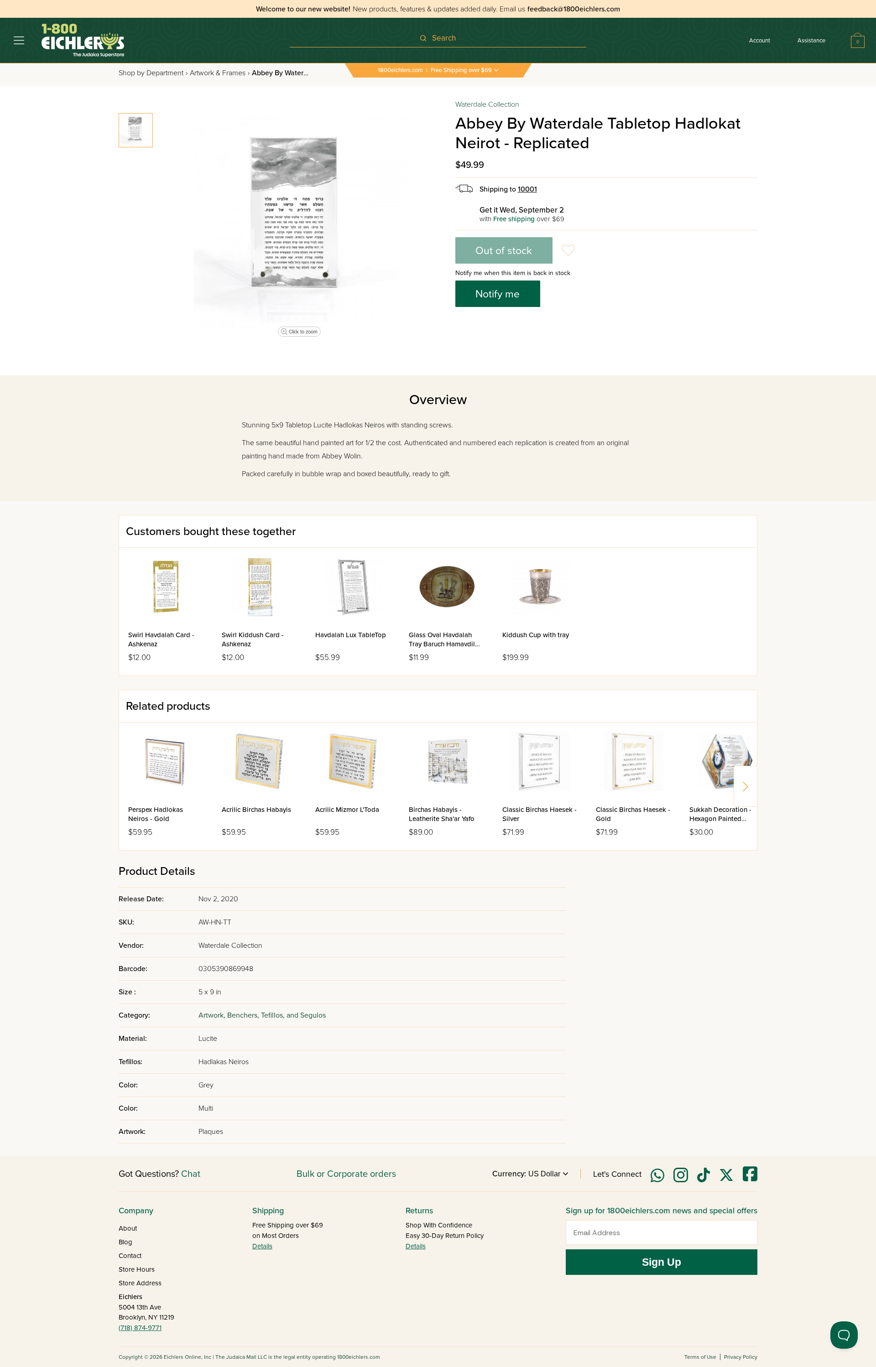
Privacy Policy (740, 1357)
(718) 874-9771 (140, 1328)
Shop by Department (153, 73)
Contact (130, 1256)
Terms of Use (700, 1357)
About (128, 1228)
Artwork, (212, 1015)
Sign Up (661, 1262)
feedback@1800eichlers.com (573, 9)
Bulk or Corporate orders (346, 1174)
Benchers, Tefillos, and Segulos (276, 1015)
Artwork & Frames (220, 73)
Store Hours (137, 1269)
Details (262, 1246)
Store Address (140, 1283)
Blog (125, 1242)
